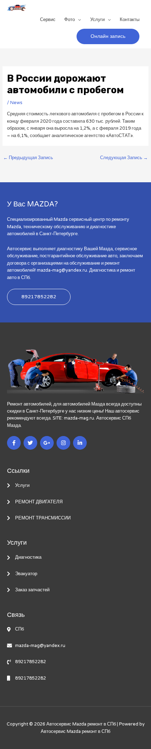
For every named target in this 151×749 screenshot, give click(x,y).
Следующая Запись (124, 158)
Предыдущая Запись (28, 158)
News (16, 102)
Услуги (97, 19)
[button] (108, 36)
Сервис (47, 19)
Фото (69, 19)
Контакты (129, 19)
